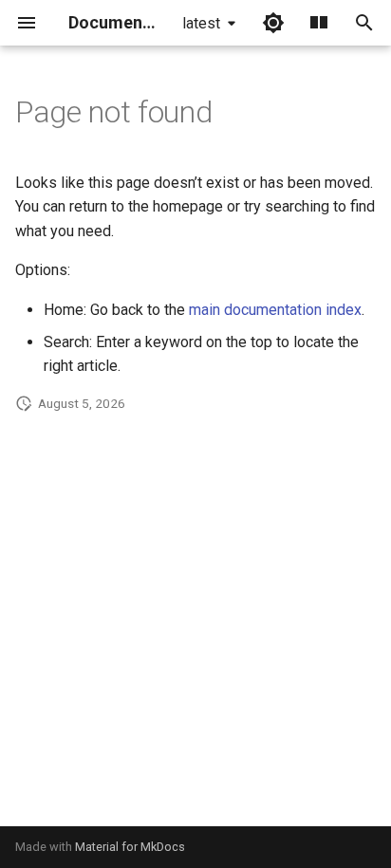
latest (201, 23)
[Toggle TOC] (319, 23)
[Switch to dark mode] (273, 23)
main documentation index (275, 310)
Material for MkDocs (130, 847)
